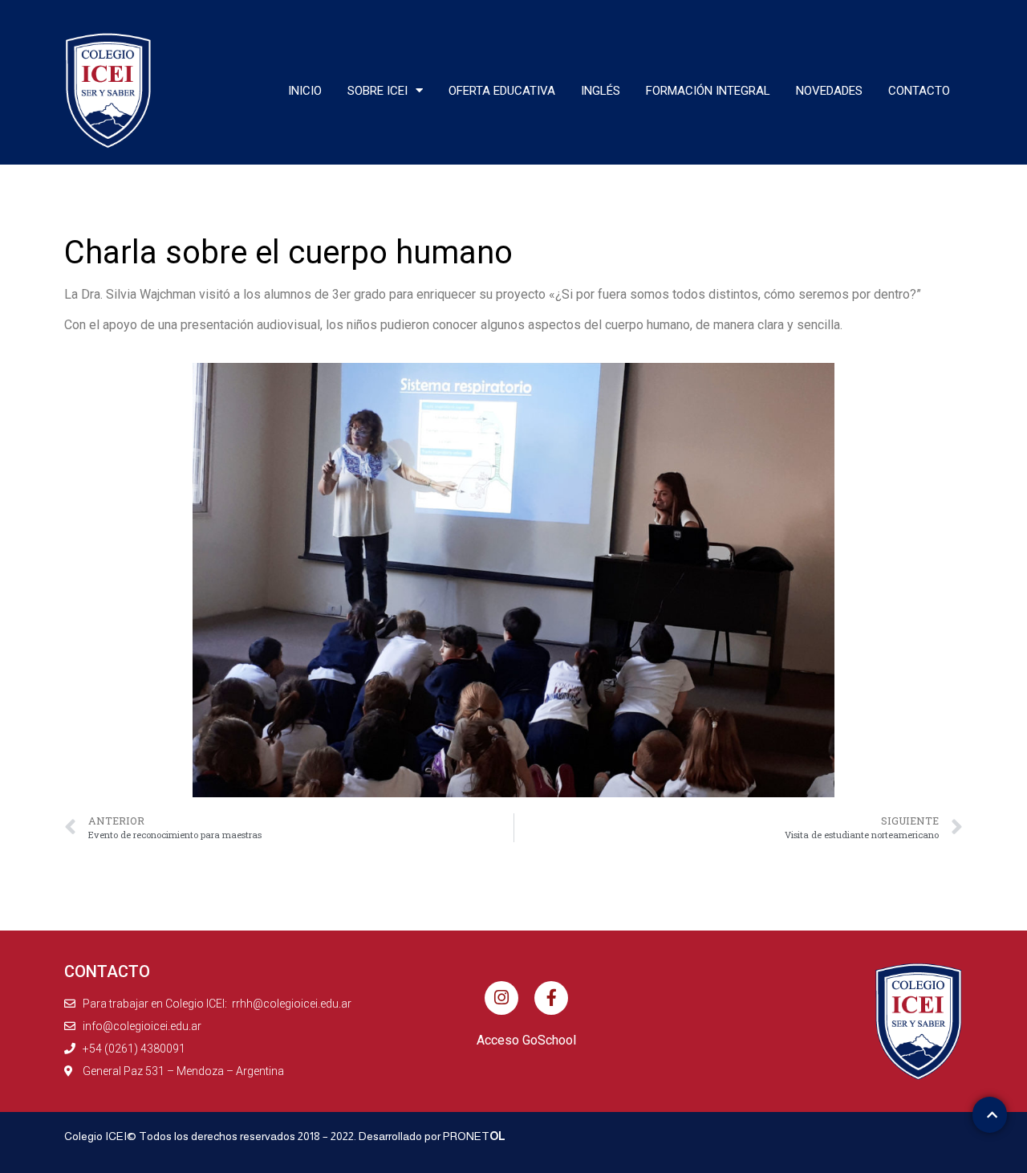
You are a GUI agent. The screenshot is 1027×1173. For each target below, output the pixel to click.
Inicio (305, 90)
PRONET (474, 1136)
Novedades (829, 90)
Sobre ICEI (377, 90)
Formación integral (708, 90)
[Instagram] (501, 998)
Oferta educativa (502, 90)
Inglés (600, 90)
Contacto (919, 90)
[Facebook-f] (551, 998)
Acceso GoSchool (526, 1040)
